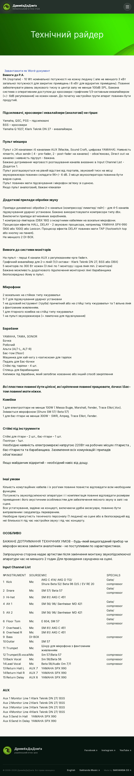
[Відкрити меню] (127, 7)
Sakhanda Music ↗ (89, 770)
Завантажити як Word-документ (26, 71)
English (71, 770)
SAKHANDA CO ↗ (122, 770)
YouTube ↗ (125, 750)
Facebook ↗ (90, 750)
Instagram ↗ (108, 750)
